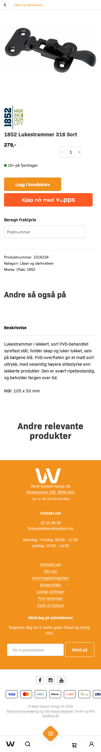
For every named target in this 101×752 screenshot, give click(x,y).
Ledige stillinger (51, 591)
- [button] (62, 152)
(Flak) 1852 (25, 269)
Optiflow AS (50, 716)
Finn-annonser (50, 598)
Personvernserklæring (22, 711)
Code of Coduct (50, 605)
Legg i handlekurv (32, 184)
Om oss (50, 571)
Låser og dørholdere (28, 5)
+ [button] (79, 152)
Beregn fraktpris (20, 219)
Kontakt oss (50, 564)
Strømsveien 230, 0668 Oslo (50, 491)
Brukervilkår (50, 584)
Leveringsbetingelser (50, 577)
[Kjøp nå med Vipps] (48, 200)
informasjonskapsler (58, 711)
